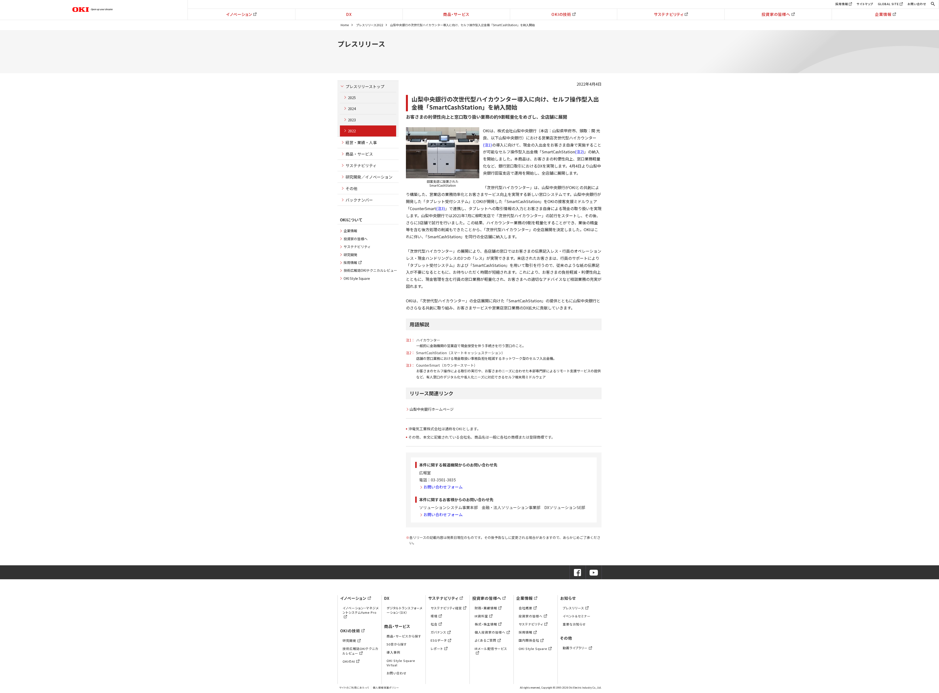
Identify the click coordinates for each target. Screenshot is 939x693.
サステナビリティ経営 (446, 608)
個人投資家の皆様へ (490, 632)
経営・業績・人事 (361, 142)
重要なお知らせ (574, 624)
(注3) (440, 208)
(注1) (487, 145)
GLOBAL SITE (888, 4)
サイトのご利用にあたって (354, 687)
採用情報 (841, 4)
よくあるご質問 (485, 640)
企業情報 (883, 14)
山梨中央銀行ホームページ (432, 409)
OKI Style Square (357, 278)
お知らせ (568, 598)
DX (349, 14)
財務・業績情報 (486, 608)
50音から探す (397, 644)
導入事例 (393, 652)
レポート (437, 648)
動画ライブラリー (575, 648)
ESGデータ (439, 640)
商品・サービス (456, 14)
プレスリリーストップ (365, 86)
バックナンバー (359, 200)
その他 (351, 188)
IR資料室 (481, 616)
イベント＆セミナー (577, 616)
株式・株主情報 (486, 624)
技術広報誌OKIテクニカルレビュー (370, 270)
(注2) (579, 152)
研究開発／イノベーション (369, 177)
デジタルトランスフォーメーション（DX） (405, 610)
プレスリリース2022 (369, 25)
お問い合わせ (916, 4)
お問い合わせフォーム (443, 487)
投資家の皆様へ (775, 14)
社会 (434, 624)
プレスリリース (573, 608)
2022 (352, 130)
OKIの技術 (561, 14)
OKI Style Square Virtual (401, 662)
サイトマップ (865, 4)
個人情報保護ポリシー (386, 687)
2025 (352, 97)
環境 (434, 616)
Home (345, 25)
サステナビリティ (668, 14)
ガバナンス (438, 632)
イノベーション (239, 14)
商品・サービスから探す (404, 636)
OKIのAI (349, 661)
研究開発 (350, 254)
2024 (352, 108)
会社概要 (525, 608)
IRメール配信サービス (491, 648)
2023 (352, 119)
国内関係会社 (529, 640)
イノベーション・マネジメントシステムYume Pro (361, 610)
